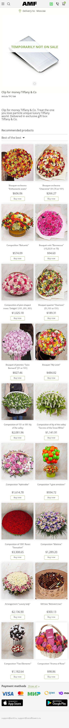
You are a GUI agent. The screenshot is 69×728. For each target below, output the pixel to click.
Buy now (17, 198)
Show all (32, 686)
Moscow (41, 10)
